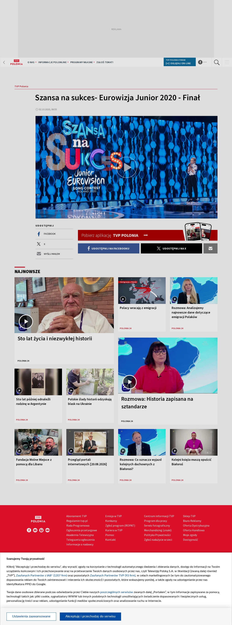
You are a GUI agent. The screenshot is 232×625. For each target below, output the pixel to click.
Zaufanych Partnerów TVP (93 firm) (112, 575)
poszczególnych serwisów (116, 592)
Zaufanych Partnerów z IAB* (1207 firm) (41, 575)
